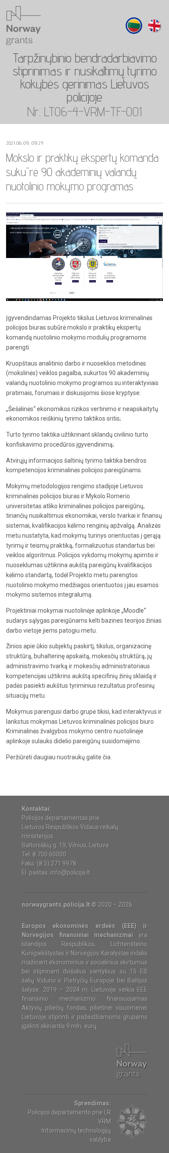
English (154, 25)
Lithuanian (134, 25)
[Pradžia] (23, 25)
